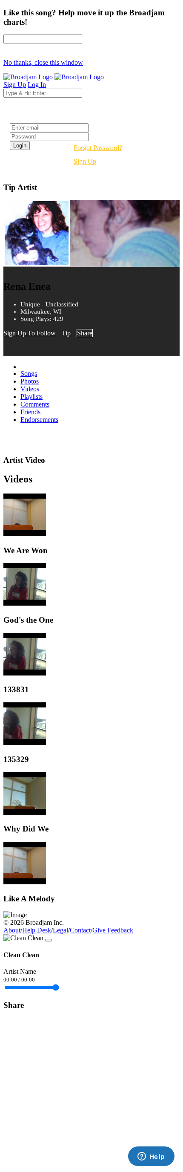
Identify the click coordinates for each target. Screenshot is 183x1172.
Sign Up (85, 161)
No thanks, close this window (43, 62)
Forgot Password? (98, 147)
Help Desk (36, 930)
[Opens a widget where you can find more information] (151, 1157)
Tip (66, 333)
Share (84, 333)
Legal (60, 930)
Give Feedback (112, 930)
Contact (80, 930)
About (11, 930)
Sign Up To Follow (29, 333)
